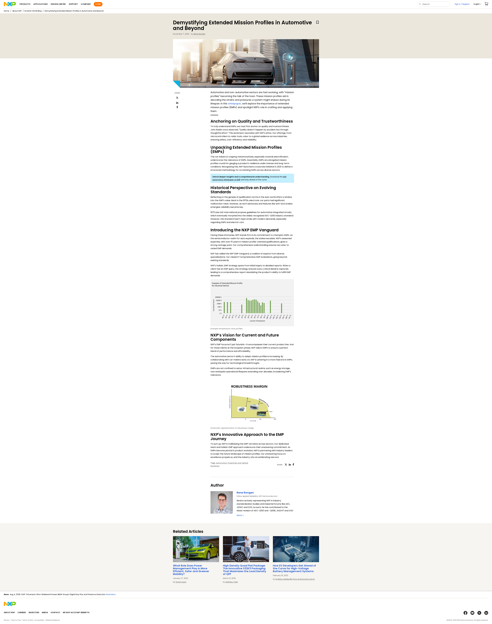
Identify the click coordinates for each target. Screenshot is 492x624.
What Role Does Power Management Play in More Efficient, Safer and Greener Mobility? (191, 570)
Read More (79, 594)
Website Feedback (52, 620)
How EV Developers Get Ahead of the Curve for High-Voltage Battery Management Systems (294, 568)
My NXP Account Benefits (76, 612)
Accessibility (39, 620)
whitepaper (234, 103)
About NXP (17, 11)
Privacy (6, 620)
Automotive (221, 463)
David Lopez (181, 582)
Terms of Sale (27, 620)
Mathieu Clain (232, 582)
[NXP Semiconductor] (10, 4)
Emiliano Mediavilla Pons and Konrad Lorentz (295, 579)
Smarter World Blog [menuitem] (33, 11)
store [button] (98, 4)
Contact (55, 612)
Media (45, 612)
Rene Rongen (199, 34)
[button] (477, 4)
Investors (34, 612)
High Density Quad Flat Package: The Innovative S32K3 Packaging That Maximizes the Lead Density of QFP (244, 570)
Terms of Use (16, 620)
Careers (22, 612)
